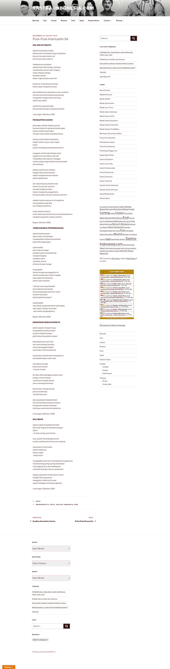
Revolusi (125, 234)
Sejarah (102, 248)
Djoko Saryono (106, 218)
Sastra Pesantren (106, 177)
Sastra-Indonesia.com (63, 8)
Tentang (119, 20)
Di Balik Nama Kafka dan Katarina (112, 59)
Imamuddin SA (42, 504)
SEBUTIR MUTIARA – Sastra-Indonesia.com (115, 284)
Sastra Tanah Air (106, 181)
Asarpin (122, 207)
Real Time (116, 318)
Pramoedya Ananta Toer (108, 230)
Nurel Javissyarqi (115, 227)
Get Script (109, 318)
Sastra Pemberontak (107, 168)
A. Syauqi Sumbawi (113, 207)
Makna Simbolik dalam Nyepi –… (110, 310)
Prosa (118, 230)
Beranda (35, 20)
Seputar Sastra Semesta (109, 190)
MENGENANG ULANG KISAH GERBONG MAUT (118, 68)
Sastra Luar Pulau (106, 164)
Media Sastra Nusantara (109, 121)
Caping (112, 213)
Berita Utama (117, 209)
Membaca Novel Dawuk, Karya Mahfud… (112, 289)
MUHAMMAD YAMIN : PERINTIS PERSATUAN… (115, 301)
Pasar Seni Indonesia (107, 138)
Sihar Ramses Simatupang (112, 248)
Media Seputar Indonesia (109, 125)
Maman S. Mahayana (121, 224)
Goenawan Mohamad (114, 221)
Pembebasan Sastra (107, 142)
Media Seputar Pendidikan (109, 129)
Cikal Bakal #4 (105, 77)
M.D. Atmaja (108, 224)
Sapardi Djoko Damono (118, 239)
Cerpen (54, 20)
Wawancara (104, 253)
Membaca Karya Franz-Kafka (111, 133)
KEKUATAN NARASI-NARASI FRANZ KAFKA (117, 64)
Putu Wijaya (129, 230)
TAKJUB (103, 72)
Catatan (107, 20)
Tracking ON (123, 318)
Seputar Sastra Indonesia (109, 185)
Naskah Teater (93, 20)
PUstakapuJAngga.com (108, 151)
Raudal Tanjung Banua (106, 234)
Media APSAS (105, 99)
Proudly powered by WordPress (43, 652)
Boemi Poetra (105, 90)
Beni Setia (109, 209)
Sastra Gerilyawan (106, 159)
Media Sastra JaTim (107, 116)
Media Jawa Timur (106, 107)
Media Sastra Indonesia (108, 112)
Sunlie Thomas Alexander (128, 248)
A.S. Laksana (103, 207)
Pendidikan (127, 227)
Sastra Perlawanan (107, 172)
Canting (105, 212)
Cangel (131, 209)
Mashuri (105, 227)
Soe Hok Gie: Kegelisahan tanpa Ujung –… (113, 297)
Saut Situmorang (128, 245)
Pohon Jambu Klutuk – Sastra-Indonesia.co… (114, 314)
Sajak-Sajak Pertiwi (107, 155)
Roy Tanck (116, 258)
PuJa (55, 35)
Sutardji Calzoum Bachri (107, 251)
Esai (45, 20)
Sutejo (117, 251)
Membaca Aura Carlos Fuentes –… (111, 306)
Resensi (64, 20)
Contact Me (106, 384)
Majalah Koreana (106, 95)
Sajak (82, 20)
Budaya (126, 209)
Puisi (73, 20)
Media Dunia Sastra (107, 103)
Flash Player (131, 258)
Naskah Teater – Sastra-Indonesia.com (112, 277)
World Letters (105, 198)
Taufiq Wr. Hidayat (126, 251)
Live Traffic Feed (117, 272)
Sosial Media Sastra (107, 194)
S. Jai (130, 234)
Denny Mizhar (128, 213)
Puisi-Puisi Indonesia (107, 146)
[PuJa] (104, 381)
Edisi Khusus (117, 218)
